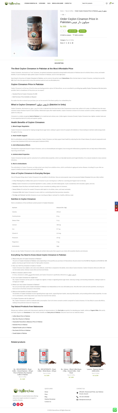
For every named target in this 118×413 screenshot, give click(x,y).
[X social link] (67, 43)
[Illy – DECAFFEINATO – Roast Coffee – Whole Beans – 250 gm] (46, 356)
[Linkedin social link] (71, 43)
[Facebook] (14, 404)
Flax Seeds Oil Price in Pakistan (21, 330)
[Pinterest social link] (69, 43)
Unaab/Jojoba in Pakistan (20, 333)
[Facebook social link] (65, 43)
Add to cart (72, 31)
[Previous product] (61, 15)
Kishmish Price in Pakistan (20, 324)
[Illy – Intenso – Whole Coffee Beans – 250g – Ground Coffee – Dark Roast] (71, 356)
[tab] (59, 62)
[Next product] (65, 15)
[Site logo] (12, 3)
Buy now (82, 31)
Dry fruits (61, 310)
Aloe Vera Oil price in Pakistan (21, 319)
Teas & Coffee (69, 11)
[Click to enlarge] (14, 54)
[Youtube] (21, 404)
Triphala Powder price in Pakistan (22, 327)
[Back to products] (63, 15)
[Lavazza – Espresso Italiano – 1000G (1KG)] (95, 356)
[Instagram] (18, 404)
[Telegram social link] (73, 43)
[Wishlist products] (106, 3)
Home (62, 11)
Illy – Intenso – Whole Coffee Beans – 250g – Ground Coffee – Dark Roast (71, 371)
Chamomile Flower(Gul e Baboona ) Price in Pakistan (27, 321)
